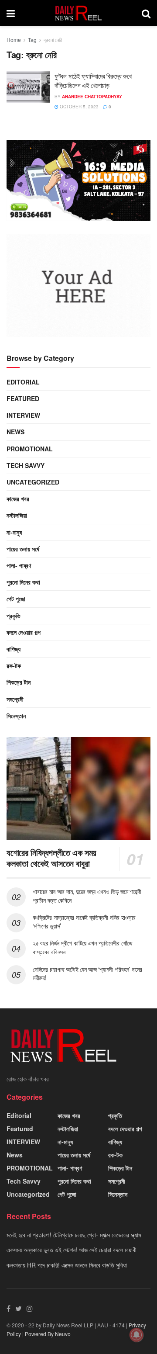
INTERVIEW (23, 415)
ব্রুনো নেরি (53, 39)
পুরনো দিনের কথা (23, 582)
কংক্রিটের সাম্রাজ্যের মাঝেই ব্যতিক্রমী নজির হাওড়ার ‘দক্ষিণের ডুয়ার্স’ (84, 921)
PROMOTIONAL (30, 448)
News (15, 431)
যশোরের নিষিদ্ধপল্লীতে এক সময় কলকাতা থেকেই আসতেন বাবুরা (51, 857)
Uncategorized (33, 482)
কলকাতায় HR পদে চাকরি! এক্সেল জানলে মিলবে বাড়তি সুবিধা (67, 1265)
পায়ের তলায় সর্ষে (23, 548)
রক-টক (14, 665)
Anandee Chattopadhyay (92, 96)
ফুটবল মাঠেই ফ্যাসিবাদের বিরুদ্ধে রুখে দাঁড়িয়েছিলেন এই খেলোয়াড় (93, 80)
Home (14, 39)
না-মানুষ (14, 532)
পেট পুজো (16, 598)
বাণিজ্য (13, 648)
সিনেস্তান (16, 715)
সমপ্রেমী (15, 699)
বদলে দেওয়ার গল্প (24, 632)
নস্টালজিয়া (17, 515)
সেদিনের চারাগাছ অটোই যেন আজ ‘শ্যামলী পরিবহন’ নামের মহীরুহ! (87, 973)
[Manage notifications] (136, 1335)
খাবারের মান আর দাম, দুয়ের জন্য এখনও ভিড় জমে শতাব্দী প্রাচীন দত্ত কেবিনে (87, 895)
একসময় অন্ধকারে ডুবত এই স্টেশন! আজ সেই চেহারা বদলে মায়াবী (72, 1249)
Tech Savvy (25, 465)
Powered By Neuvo (48, 1333)
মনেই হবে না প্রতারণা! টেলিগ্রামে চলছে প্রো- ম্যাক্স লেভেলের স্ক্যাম (74, 1234)
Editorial (23, 381)
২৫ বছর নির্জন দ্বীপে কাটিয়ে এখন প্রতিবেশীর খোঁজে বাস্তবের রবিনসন (82, 947)
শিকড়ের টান (19, 682)
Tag (32, 39)
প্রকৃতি (13, 615)
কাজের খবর (18, 498)
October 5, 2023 (78, 107)
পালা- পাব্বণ (19, 565)
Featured (23, 398)
